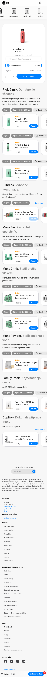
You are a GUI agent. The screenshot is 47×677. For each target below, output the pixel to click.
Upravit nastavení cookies (12, 617)
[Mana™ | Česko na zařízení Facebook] (5, 661)
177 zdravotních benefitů (12, 594)
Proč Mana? (8, 627)
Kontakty (7, 646)
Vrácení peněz (9, 609)
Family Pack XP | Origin (25, 402)
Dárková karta (8, 561)
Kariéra (6, 642)
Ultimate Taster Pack (24, 212)
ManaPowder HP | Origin (26, 363)
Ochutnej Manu (9, 526)
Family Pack (8, 545)
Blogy (6, 635)
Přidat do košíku (29, 76)
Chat (5, 511)
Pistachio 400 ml (22, 145)
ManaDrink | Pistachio (24, 296)
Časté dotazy (8, 578)
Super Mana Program (11, 586)
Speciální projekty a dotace (13, 650)
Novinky (6, 631)
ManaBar (7, 542)
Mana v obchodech (10, 601)
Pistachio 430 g (22, 171)
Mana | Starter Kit (22, 437)
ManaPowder (8, 530)
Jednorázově (25, 65)
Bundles (7, 549)
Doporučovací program (11, 590)
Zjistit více (39, 203)
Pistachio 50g (21, 119)
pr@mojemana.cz (10, 518)
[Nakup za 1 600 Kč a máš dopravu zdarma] (40, 3)
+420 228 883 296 (10, 507)
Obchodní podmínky (10, 605)
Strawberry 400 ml (18, 50)
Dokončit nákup (36, 674)
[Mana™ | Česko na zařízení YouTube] (23, 661)
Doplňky (6, 553)
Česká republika (9, 670)
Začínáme (7, 571)
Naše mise (7, 638)
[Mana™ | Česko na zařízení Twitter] (11, 661)
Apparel (6, 557)
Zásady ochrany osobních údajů (15, 613)
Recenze (7, 575)
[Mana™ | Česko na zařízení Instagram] (17, 661)
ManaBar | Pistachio (24, 254)
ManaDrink (7, 534)
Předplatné (7, 582)
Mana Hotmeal (9, 538)
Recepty (7, 598)
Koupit (33, 126)
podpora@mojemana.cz (12, 509)
